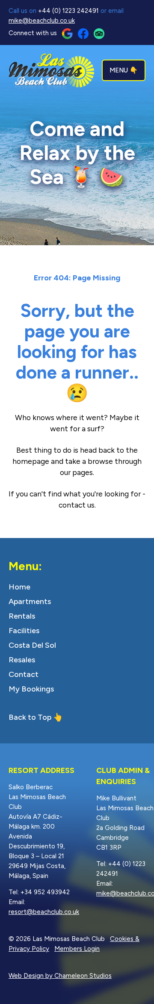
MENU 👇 (124, 70)
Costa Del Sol (32, 645)
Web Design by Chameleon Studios (60, 976)
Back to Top (30, 717)
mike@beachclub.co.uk (42, 20)
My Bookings (31, 689)
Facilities (24, 630)
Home (19, 587)
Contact (23, 674)
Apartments (30, 601)
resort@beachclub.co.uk (44, 912)
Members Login (77, 949)
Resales (22, 659)
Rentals (22, 616)
